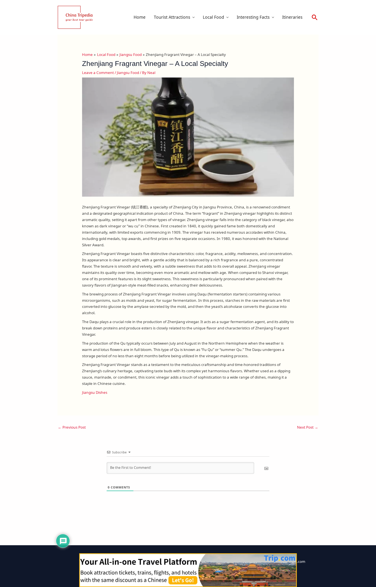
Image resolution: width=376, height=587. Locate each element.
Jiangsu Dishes (94, 392)
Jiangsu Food (128, 72)
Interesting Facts (253, 17)
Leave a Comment (98, 72)
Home (140, 17)
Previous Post (72, 427)
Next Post (307, 427)
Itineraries (292, 17)
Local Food (213, 17)
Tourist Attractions (172, 17)
